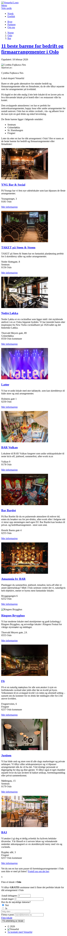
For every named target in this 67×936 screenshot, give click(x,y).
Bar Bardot (8, 510)
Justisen (6, 755)
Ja (6, 908)
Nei (7, 905)
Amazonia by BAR (13, 578)
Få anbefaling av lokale (12, 921)
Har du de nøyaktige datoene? (16, 902)
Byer (9, 21)
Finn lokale (6, 917)
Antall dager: (7, 899)
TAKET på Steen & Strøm (18, 247)
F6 (3, 681)
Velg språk (6, 8)
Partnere (11, 24)
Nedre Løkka (9, 313)
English (11, 16)
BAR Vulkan (9, 447)
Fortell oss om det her (38, 871)
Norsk (10, 13)
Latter (5, 384)
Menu (4, 5)
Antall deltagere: (9, 895)
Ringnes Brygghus (13, 615)
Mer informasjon (9, 207)
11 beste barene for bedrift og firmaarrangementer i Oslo (32, 49)
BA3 (4, 832)
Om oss (11, 27)
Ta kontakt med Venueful (19, 932)
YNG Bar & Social (13, 184)
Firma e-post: (7, 914)
